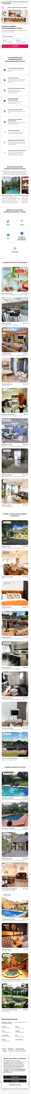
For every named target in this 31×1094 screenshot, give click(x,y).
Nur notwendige (15, 1081)
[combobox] (15, 37)
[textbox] (8, 42)
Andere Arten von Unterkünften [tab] (21, 1022)
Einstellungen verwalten (15, 1084)
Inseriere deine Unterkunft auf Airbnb (17, 7)
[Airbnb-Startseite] (3, 7)
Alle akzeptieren (15, 1077)
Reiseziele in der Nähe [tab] (7, 1022)
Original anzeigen (7, 3)
